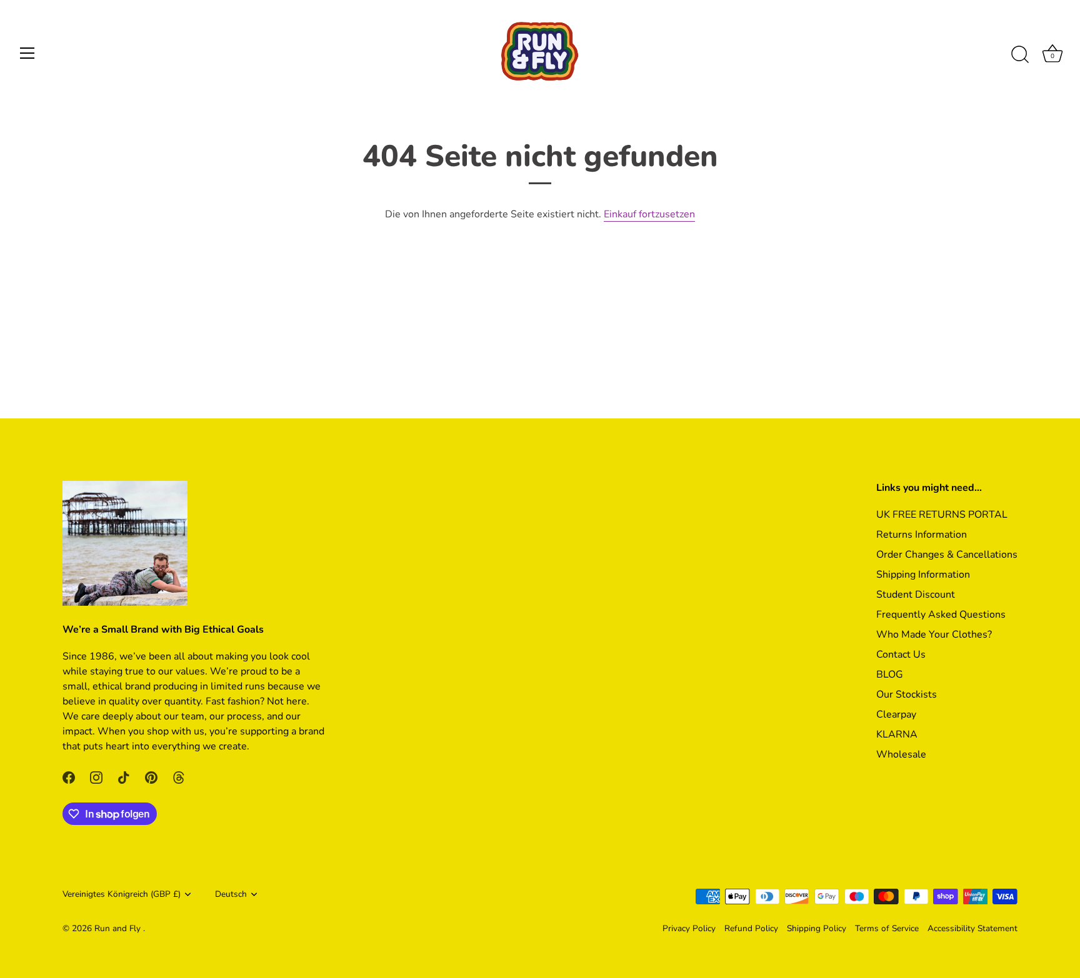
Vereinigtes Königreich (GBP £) (121, 894)
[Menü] (27, 53)
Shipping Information (923, 574)
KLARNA (897, 734)
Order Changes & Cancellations (947, 554)
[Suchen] (1020, 55)
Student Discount (915, 594)
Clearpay (896, 714)
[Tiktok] (124, 776)
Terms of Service (887, 928)
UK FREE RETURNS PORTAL (942, 514)
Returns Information (921, 534)
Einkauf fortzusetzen (649, 214)
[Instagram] (96, 776)
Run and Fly (118, 928)
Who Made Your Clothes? (934, 634)
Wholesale (901, 754)
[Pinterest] (151, 776)
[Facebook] (68, 776)
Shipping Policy (816, 928)
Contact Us (901, 654)
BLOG (889, 674)
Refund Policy (751, 928)
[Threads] (178, 776)
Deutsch (231, 894)
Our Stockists (906, 694)
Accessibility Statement (973, 928)
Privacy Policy (689, 928)
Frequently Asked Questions (941, 614)
